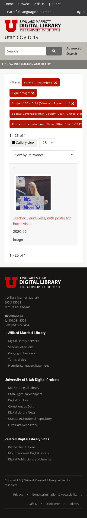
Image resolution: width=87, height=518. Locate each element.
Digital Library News (21, 412)
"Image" (21, 93)
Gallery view (25, 142)
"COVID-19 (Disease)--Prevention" (41, 103)
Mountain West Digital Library (28, 453)
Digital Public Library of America (30, 459)
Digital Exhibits (18, 400)
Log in (80, 11)
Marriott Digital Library (23, 388)
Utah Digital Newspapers (25, 394)
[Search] (54, 51)
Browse (24, 4)
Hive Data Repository (22, 425)
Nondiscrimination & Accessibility (54, 494)
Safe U (33, 504)
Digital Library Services (23, 341)
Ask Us (39, 4)
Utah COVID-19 (22, 37)
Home (9, 4)
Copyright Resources (22, 353)
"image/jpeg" (39, 82)
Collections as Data (21, 406)
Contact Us (15, 315)
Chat (56, 4)
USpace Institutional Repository (30, 419)
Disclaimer (53, 504)
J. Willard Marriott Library (22, 297)
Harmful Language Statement (30, 11)
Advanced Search (74, 50)
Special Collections (20, 347)
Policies (73, 504)
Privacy (18, 494)
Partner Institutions (21, 447)
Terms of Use (17, 359)
